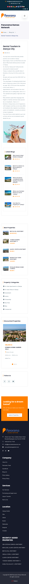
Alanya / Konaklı (10, 352)
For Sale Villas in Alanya (11, 289)
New (5, 306)
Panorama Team (6, 465)
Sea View (7, 303)
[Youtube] (25, 9)
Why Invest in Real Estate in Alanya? (18, 156)
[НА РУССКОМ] (20, 6)
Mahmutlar (5, 524)
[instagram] (5, 451)
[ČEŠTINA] (22, 6)
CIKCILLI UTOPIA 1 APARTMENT (10, 554)
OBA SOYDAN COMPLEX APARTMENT (12, 544)
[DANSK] (11, 6)
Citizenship (7, 299)
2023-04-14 (17, 184)
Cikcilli (4, 517)
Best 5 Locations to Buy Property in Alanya (18, 167)
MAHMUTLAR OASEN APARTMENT (15, 258)
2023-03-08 (17, 196)
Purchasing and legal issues (9, 493)
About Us (4, 462)
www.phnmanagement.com (12, 447)
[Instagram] (27, 9)
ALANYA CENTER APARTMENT (18, 249)
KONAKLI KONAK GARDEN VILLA (13, 348)
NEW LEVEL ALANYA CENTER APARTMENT (13, 547)
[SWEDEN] (13, 6)
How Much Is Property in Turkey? (18, 203)
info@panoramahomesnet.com (14, 1)
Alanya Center (6, 511)
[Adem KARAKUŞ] (14, 581)
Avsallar (4, 531)
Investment (7, 293)
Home (4, 32)
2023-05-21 (17, 159)
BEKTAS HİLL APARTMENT (17, 231)
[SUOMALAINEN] (19, 6)
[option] (14, 344)
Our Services (5, 490)
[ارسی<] (24, 6)
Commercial (7, 309)
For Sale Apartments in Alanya (13, 286)
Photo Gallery (5, 475)
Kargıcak (4, 527)
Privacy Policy (5, 478)
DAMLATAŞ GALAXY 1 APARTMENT (11, 564)
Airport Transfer (6, 496)
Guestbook (5, 468)
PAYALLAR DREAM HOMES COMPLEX (17, 267)
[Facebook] (23, 9)
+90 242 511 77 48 (15, 3)
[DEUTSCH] (15, 6)
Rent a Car (5, 500)
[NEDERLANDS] (17, 6)
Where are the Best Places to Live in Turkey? (18, 192)
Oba (3, 514)
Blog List (11, 32)
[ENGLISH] (10, 6)
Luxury (6, 296)
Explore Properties (14, 415)
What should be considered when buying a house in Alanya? (18, 180)
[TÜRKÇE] (8, 6)
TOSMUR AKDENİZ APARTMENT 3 (15, 240)
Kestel (4, 521)
